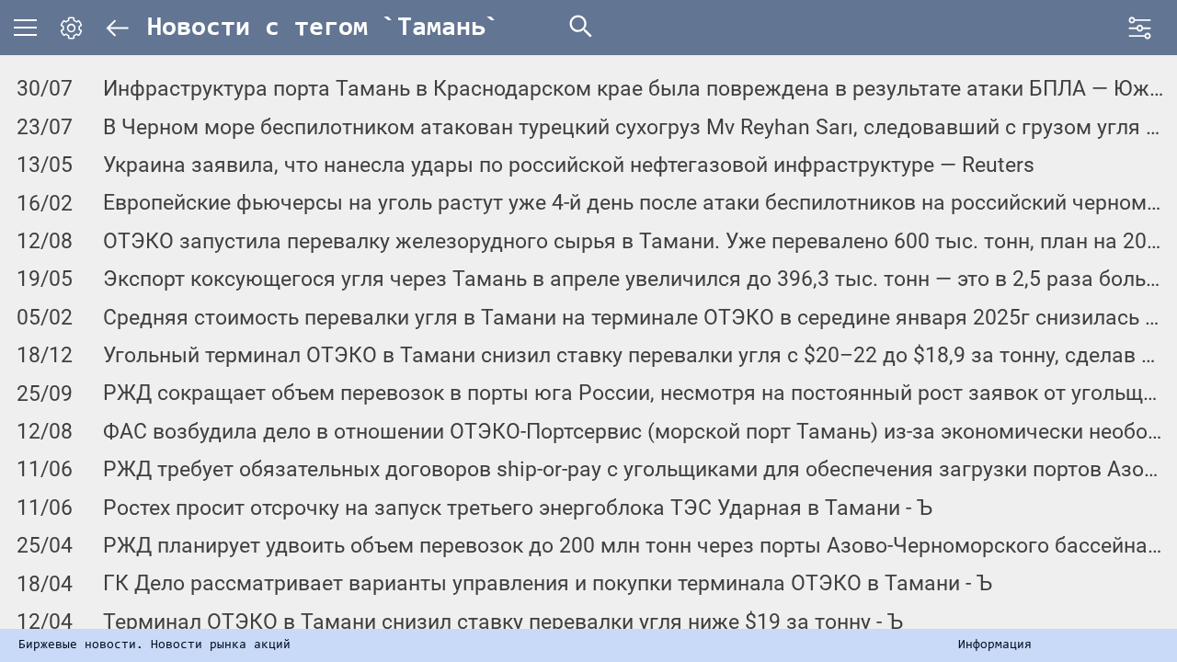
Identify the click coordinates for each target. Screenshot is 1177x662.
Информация (995, 645)
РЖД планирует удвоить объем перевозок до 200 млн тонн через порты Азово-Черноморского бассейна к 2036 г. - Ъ (633, 545)
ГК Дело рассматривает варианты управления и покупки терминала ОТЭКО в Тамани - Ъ (547, 583)
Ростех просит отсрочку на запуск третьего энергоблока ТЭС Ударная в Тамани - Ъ (517, 508)
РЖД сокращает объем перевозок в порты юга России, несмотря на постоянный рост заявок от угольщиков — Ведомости (633, 393)
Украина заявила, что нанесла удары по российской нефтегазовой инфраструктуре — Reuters (568, 165)
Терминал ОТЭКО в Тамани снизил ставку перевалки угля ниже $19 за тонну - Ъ (503, 622)
